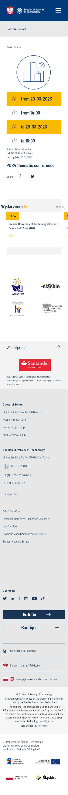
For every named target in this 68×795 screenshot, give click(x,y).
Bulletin (29, 614)
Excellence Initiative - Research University (26, 518)
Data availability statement (34, 725)
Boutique (29, 627)
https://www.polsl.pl (14, 434)
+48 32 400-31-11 (20, 419)
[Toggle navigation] (58, 10)
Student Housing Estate (16, 541)
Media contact (11, 494)
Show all (60, 206)
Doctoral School (16, 29)
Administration (11, 511)
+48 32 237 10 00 (18, 466)
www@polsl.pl (46, 721)
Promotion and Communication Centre (24, 534)
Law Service (10, 526)
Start (9, 47)
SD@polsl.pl (18, 427)
